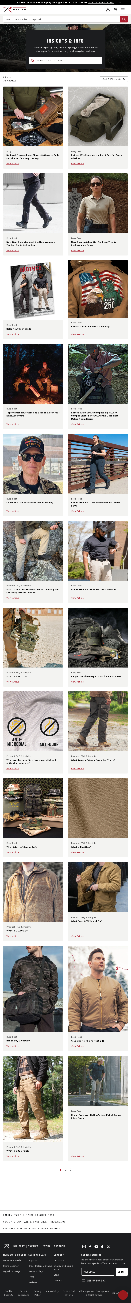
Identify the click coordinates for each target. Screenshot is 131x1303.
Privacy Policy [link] (37, 1293)
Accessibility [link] (52, 1291)
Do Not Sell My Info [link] (68, 1293)
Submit (122, 1271)
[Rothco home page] (14, 10)
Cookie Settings (8, 1293)
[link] (108, 9)
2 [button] (65, 1169)
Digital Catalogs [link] (11, 1271)
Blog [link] (56, 1275)
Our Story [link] (59, 1260)
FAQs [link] (31, 1276)
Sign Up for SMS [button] (96, 1280)
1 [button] (60, 1169)
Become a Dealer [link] (12, 1260)
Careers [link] (58, 1280)
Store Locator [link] (11, 1266)
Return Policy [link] (35, 1271)
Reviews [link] (32, 1282)
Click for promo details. (101, 2)
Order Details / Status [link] (40, 1266)
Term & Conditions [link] (23, 1293)
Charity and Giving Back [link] (63, 1268)
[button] (65, 2)
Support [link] (32, 1260)
